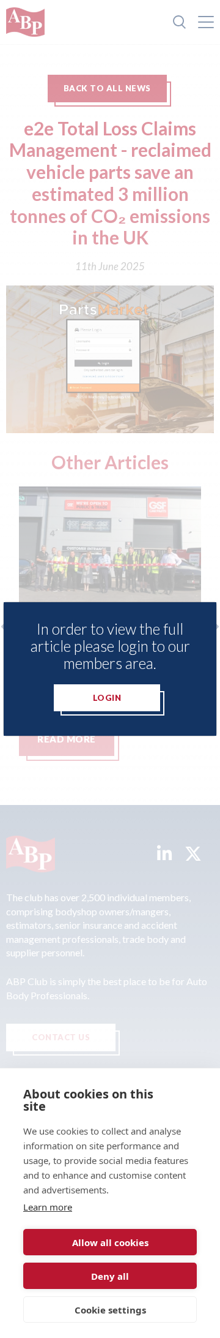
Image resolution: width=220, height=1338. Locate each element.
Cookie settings (110, 1310)
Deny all (110, 1276)
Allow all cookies (110, 1242)
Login (107, 698)
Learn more (47, 1207)
